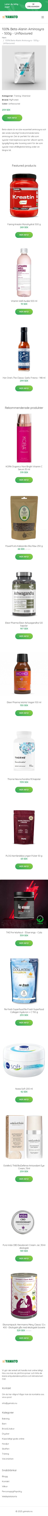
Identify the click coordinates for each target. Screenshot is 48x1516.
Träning (17, 96)
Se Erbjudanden (33, 5)
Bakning (5, 1418)
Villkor (5, 1486)
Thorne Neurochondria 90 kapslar (24, 779)
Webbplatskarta (9, 1496)
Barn (4, 1423)
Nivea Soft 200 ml (24, 1088)
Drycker (5, 1433)
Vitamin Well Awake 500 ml (24, 301)
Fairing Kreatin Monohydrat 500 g (24, 224)
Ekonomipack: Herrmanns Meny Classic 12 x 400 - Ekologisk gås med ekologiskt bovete (24, 1326)
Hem (4, 37)
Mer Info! (12, 118)
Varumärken (7, 1458)
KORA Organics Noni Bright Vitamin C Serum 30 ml (24, 468)
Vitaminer (26, 96)
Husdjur (5, 1443)
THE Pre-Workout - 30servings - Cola (24, 932)
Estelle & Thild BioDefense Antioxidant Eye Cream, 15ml (24, 1167)
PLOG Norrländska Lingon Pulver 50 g (24, 855)
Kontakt (5, 1481)
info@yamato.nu (9, 1403)
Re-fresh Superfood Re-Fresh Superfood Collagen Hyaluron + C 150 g (24, 1010)
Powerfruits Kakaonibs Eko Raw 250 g (24, 546)
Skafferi (5, 1448)
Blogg (5, 1476)
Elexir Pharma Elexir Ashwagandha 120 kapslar (24, 624)
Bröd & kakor (8, 1428)
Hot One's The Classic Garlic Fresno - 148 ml (24, 377)
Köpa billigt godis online (13, 1438)
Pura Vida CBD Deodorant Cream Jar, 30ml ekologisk (24, 1246)
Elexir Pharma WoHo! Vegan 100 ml (24, 702)
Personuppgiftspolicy (12, 1491)
